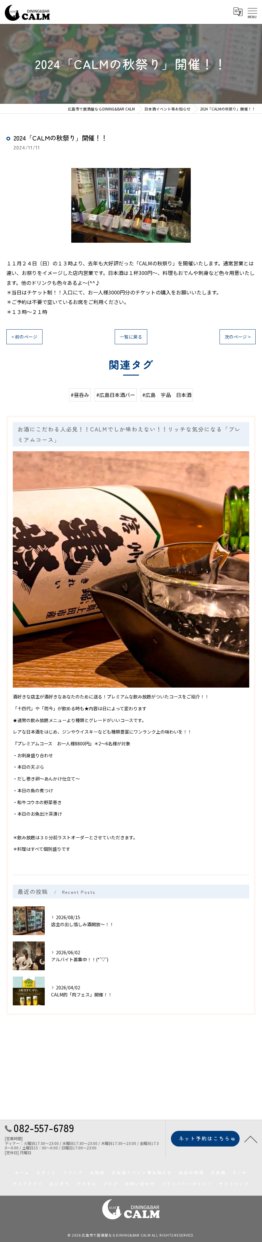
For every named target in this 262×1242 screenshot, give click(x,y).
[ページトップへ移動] (250, 1138)
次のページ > (237, 336)
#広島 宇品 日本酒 (166, 395)
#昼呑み (80, 395)
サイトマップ (234, 1184)
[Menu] (252, 11)
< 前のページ (24, 336)
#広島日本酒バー (115, 395)
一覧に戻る (131, 336)
